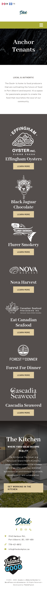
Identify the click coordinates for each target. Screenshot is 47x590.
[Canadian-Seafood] (23, 299)
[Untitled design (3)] (23, 126)
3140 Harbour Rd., (17, 536)
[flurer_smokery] (23, 223)
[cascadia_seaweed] (23, 384)
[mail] (26, 529)
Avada (20, 580)
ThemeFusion (29, 585)
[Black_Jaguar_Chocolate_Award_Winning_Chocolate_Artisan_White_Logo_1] (23, 175)
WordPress (9, 582)
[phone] (30, 529)
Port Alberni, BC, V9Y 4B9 (21, 539)
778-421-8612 (15, 544)
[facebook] (17, 529)
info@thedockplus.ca (19, 549)
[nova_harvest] (23, 261)
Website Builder (32, 580)
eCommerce (21, 582)
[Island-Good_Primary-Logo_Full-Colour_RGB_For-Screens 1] (13, 556)
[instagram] (21, 529)
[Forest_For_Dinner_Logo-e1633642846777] (23, 341)
